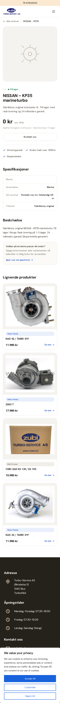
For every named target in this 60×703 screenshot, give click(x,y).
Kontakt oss (30, 136)
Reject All (30, 696)
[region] (30, 675)
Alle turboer (12, 21)
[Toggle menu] (53, 11)
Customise (30, 687)
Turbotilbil (20, 593)
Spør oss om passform (18, 259)
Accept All (30, 678)
